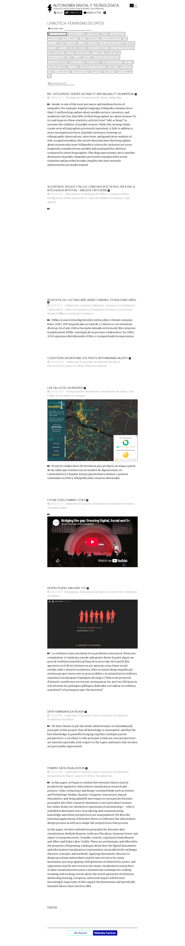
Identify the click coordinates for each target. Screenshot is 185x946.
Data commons (102, 715)
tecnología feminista (79, 313)
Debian (72, 48)
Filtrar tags (56, 29)
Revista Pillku (56, 313)
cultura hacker (62, 71)
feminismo (73, 97)
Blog (59, 12)
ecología (73, 67)
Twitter (129, 62)
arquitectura (77, 62)
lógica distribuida (57, 62)
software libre (99, 53)
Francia (87, 57)
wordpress (93, 34)
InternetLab (55, 365)
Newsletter (93, 12)
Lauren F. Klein (74, 365)
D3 (49, 76)
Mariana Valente (96, 365)
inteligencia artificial (111, 43)
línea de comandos (98, 48)
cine (69, 57)
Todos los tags (58, 34)
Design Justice (75, 391)
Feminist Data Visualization (66, 768)
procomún (126, 67)
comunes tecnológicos (120, 305)
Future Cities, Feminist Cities (66, 500)
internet (129, 43)
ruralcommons (70, 39)
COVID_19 (52, 43)
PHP (62, 43)
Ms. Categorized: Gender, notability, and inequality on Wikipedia (90, 93)
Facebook (113, 67)
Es (132, 5)
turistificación (80, 71)
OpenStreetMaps (57, 67)
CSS (125, 39)
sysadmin (71, 43)
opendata (96, 71)
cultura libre (55, 309)
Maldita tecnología (111, 198)
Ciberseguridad (56, 53)
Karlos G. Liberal (87, 198)
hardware (114, 53)
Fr (135, 5)
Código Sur (71, 305)
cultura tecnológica (122, 48)
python (63, 48)
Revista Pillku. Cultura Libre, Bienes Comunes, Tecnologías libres (91, 299)
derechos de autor (112, 62)
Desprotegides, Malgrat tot (66, 588)
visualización (117, 34)
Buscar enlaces (58, 83)
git (49, 71)
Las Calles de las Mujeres (65, 387)
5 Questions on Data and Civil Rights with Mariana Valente (87, 358)
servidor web (93, 62)
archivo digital (56, 57)
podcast (92, 43)
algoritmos (72, 194)
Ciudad (81, 43)
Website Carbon (105, 933)
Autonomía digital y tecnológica (86, 5)
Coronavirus (82, 53)
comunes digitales (92, 305)
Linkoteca (75, 12)
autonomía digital (111, 39)
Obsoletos (109, 71)
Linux (83, 39)
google (52, 48)
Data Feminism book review (65, 711)
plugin (77, 57)
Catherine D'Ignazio (79, 361)
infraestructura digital (93, 67)
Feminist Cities (57, 507)
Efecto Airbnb (124, 71)
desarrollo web (76, 34)
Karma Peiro (115, 592)
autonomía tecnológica (106, 57)
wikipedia (115, 97)
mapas (104, 34)
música (70, 53)
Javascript (93, 39)
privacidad (53, 39)
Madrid (82, 48)
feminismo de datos (94, 97)
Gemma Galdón (118, 194)
